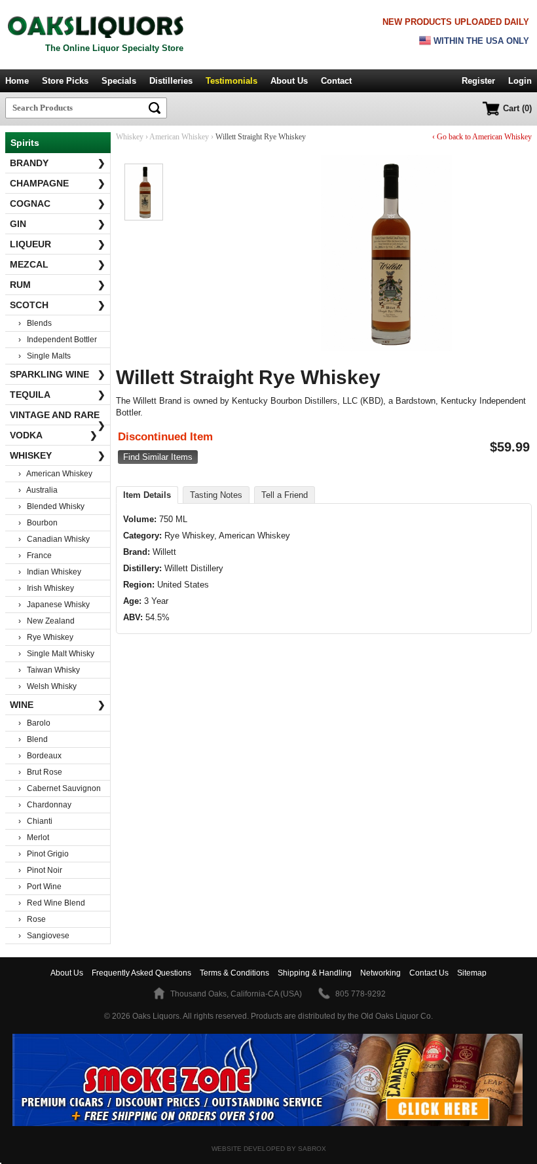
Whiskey (57, 455)
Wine (57, 704)
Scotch (57, 305)
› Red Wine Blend (51, 903)
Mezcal (57, 264)
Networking (380, 973)
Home (17, 81)
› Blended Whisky (51, 506)
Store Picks (65, 81)
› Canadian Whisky (54, 539)
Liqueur (57, 244)
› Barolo (34, 723)
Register (478, 81)
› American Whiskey (55, 473)
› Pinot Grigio (43, 853)
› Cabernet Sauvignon (59, 788)
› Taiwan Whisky (49, 670)
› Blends (35, 323)
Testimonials (231, 81)
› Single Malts (44, 356)
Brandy (57, 163)
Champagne (57, 183)
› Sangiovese (43, 935)
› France (35, 555)
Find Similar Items (158, 457)
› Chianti (35, 821)
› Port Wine (40, 886)
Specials (119, 81)
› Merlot (33, 837)
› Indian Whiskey (49, 571)
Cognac (57, 203)
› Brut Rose (40, 772)
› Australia (38, 490)
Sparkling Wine (57, 374)
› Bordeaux (40, 755)
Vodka (54, 435)
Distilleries (171, 81)
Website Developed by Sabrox (269, 1148)
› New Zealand (46, 621)
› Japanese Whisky (54, 604)
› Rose (32, 919)
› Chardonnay (44, 804)
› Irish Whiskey (46, 588)
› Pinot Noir (40, 870)
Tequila (57, 394)
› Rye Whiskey (45, 637)
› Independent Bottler (57, 339)
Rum (57, 284)
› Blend (33, 739)
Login (520, 81)
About (66, 973)
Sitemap (472, 973)
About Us (289, 81)
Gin (57, 224)
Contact (336, 81)
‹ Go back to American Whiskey (482, 136)
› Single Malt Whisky (56, 653)
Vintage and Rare (57, 417)
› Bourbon (38, 522)
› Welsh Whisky (47, 686)
